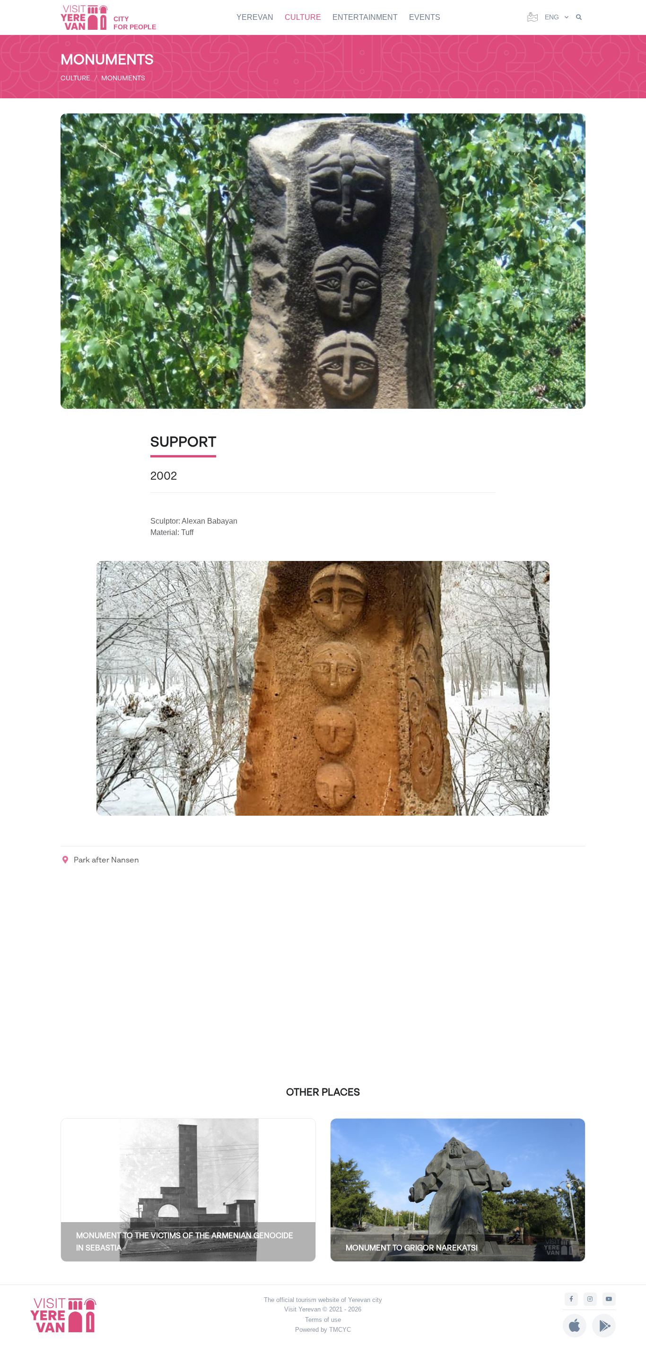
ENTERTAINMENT (365, 17)
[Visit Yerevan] (89, 17)
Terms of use (323, 1319)
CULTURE (303, 17)
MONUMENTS (123, 78)
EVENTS (424, 17)
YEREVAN (254, 17)
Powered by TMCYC (323, 1329)
